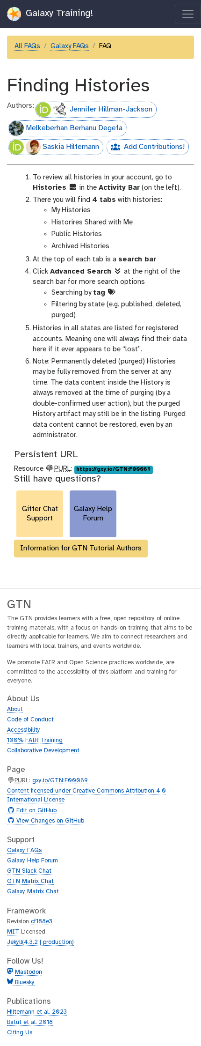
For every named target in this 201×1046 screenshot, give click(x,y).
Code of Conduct (30, 720)
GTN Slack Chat (29, 871)
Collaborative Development (43, 751)
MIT (13, 932)
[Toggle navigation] (188, 14)
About (15, 709)
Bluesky (24, 982)
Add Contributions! (146, 149)
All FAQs (27, 46)
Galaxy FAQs (69, 46)
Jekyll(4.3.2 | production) (40, 942)
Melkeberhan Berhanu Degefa (74, 128)
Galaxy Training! (58, 13)
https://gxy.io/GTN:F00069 (113, 469)
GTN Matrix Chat (30, 881)
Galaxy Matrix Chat (33, 892)
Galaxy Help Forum (32, 861)
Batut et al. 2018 (30, 1022)
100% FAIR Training (35, 740)
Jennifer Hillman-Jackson (111, 109)
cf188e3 (41, 922)
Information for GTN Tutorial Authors (81, 548)
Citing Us (19, 1033)
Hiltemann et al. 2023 (37, 1012)
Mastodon (28, 972)
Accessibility (23, 730)
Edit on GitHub (35, 811)
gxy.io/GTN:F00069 (60, 781)
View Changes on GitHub (49, 821)
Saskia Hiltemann (71, 147)
